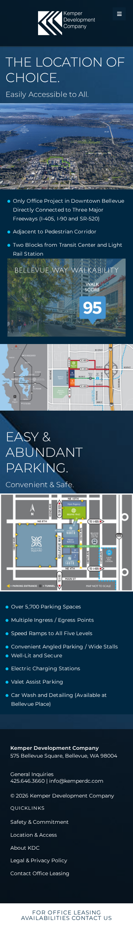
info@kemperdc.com (76, 781)
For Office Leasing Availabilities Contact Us (66, 915)
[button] (119, 13)
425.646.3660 (27, 781)
